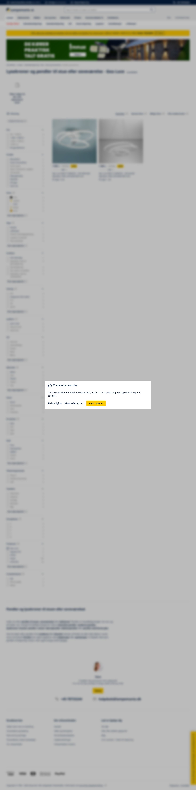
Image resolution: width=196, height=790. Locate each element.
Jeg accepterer (96, 403)
